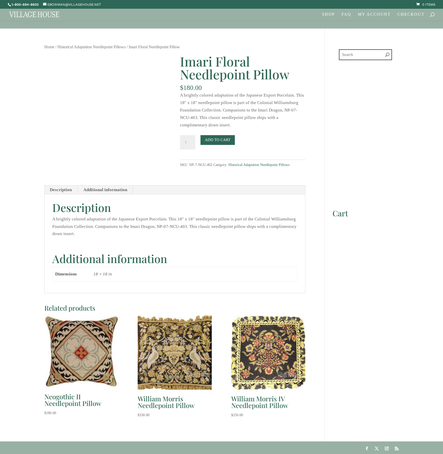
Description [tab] (61, 189)
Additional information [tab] (105, 189)
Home (49, 47)
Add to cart (217, 140)
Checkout (411, 14)
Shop (328, 14)
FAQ (346, 14)
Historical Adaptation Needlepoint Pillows (91, 47)
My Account (374, 14)
